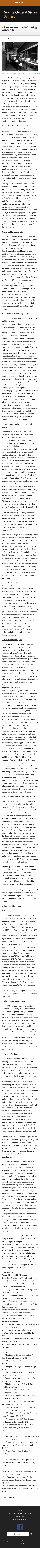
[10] (20, 622)
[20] (20, 1153)
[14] (20, 858)
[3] (29, 200)
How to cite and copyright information (20, 1513)
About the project (20, 1516)
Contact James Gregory (20, 1519)
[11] (3, 713)
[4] (29, 285)
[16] (8, 926)
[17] (20, 949)
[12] (17, 748)
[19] (12, 1107)
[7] (23, 398)
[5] (27, 291)
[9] (19, 572)
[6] (9, 361)
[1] (10, 183)
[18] (12, 1048)
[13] (26, 768)
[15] (12, 886)
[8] (11, 529)
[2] (36, 197)
